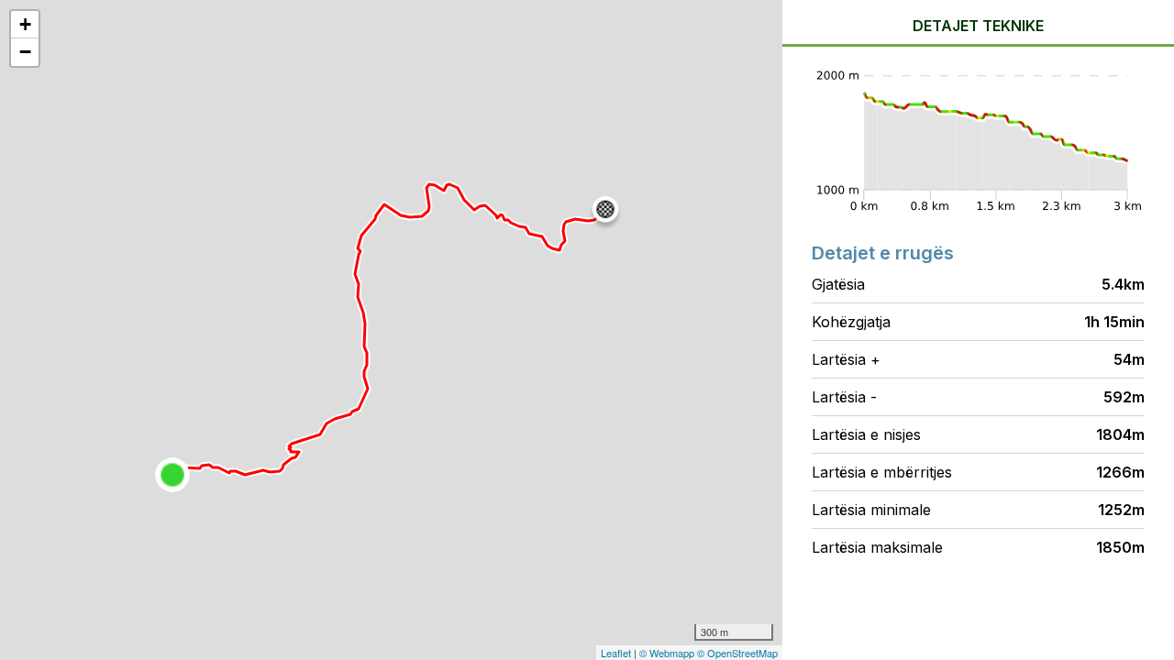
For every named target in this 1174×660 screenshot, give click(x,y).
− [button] (25, 51)
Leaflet (616, 652)
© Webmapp (668, 652)
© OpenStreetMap (737, 652)
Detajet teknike (978, 25)
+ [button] (25, 24)
